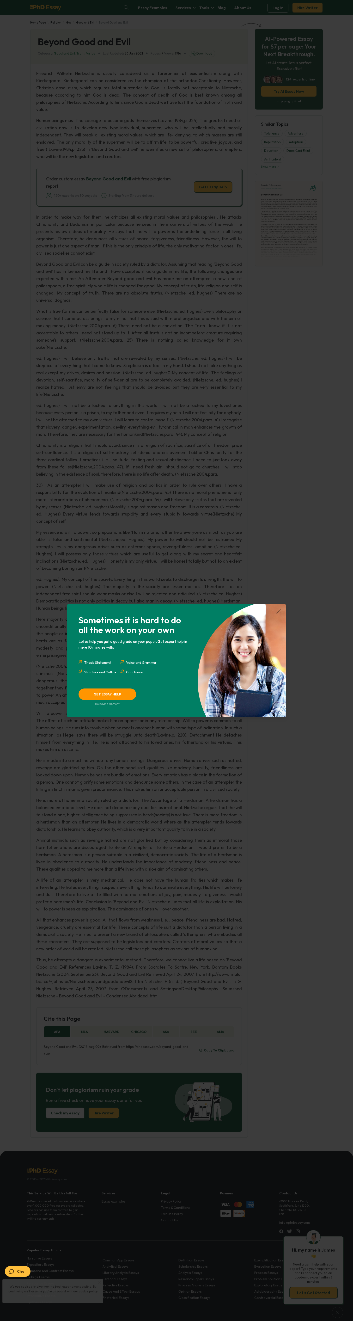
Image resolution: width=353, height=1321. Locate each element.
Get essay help (107, 694)
